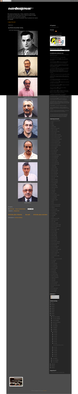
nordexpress (19, 8)
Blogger (45, 390)
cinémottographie (55, 154)
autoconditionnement (56, 136)
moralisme (53, 209)
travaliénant (53, 274)
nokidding (53, 213)
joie (52, 202)
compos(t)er (53, 157)
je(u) (52, 201)
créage (52, 165)
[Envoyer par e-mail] (28, 209)
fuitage (52, 190)
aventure (53, 148)
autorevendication (55, 145)
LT (51, 122)
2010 (52, 315)
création (53, 167)
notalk (52, 215)
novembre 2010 (55, 318)
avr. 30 (55, 332)
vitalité (52, 278)
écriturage (53, 289)
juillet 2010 (54, 325)
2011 (52, 313)
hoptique (53, 193)
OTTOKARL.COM (54, 27)
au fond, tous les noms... (16, 27)
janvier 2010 (54, 361)
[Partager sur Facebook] (31, 209)
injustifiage (53, 196)
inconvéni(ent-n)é (54, 195)
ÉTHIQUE (52, 54)
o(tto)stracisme (54, 218)
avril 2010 (54, 331)
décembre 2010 (55, 316)
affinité (52, 126)
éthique (52, 291)
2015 (52, 306)
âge (52, 286)
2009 (52, 364)
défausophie (54, 176)
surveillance (53, 266)
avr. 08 (55, 350)
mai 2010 (54, 329)
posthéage (53, 240)
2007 (52, 367)
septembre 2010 (55, 322)
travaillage (53, 272)
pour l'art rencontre (55, 249)
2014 (52, 308)
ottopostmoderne (55, 224)
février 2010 (54, 360)
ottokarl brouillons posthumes (57, 372)
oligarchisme (54, 219)
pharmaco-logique (55, 226)
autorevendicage (55, 143)
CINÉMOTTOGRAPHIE (55, 94)
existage (53, 184)
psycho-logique (54, 252)
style (52, 261)
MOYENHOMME (53, 98)
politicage (53, 233)
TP (51, 125)
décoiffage (53, 171)
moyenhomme (54, 210)
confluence (53, 159)
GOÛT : (52, 64)
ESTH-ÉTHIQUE (53, 61)
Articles (53, 296)
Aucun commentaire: (20, 209)
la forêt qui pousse (55, 204)
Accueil (27, 214)
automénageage (54, 140)
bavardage (53, 151)
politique (53, 235)
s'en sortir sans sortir (55, 258)
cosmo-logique (54, 162)
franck (52, 188)
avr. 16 (55, 339)
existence (53, 185)
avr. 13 (55, 347)
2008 (52, 365)
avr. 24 (55, 334)
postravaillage (54, 246)
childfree (53, 153)
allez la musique (54, 128)
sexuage (53, 260)
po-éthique (53, 232)
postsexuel (53, 247)
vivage (52, 280)
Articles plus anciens (40, 214)
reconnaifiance (54, 255)
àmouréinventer (54, 285)
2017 (52, 302)
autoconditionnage (55, 134)
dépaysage (53, 179)
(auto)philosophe (54, 120)
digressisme (54, 168)
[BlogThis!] (29, 209)
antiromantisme (54, 131)
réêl (52, 257)
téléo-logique (54, 275)
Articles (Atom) (18, 217)
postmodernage (54, 241)
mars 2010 (54, 358)
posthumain (53, 238)
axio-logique (53, 150)
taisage (52, 271)
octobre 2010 (55, 320)
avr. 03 (55, 352)
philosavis (53, 227)
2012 (52, 311)
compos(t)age (54, 156)
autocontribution (54, 137)
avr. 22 (55, 336)
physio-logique (54, 229)
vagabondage (54, 277)
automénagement (55, 142)
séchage (53, 269)
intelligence (53, 199)
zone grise (53, 283)
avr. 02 (55, 354)
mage (52, 207)
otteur (52, 221)
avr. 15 (55, 341)
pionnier (53, 230)
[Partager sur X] (30, 209)
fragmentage (54, 187)
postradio (53, 244)
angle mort (53, 129)
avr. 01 (55, 356)
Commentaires (54, 297)
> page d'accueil (11, 22)
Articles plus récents (15, 214)
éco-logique (53, 288)
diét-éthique (53, 170)
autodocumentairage (55, 139)
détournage (53, 181)
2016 (52, 304)
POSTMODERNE (56, 79)
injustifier (53, 198)
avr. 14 (55, 343)
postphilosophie (54, 243)
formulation (57, 80)
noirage (52, 212)
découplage (53, 173)
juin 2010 (54, 327)
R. (51, 123)
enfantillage (53, 182)
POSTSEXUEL (53, 101)
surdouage (53, 263)
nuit (52, 216)
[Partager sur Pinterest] (32, 209)
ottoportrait (16, 210)
